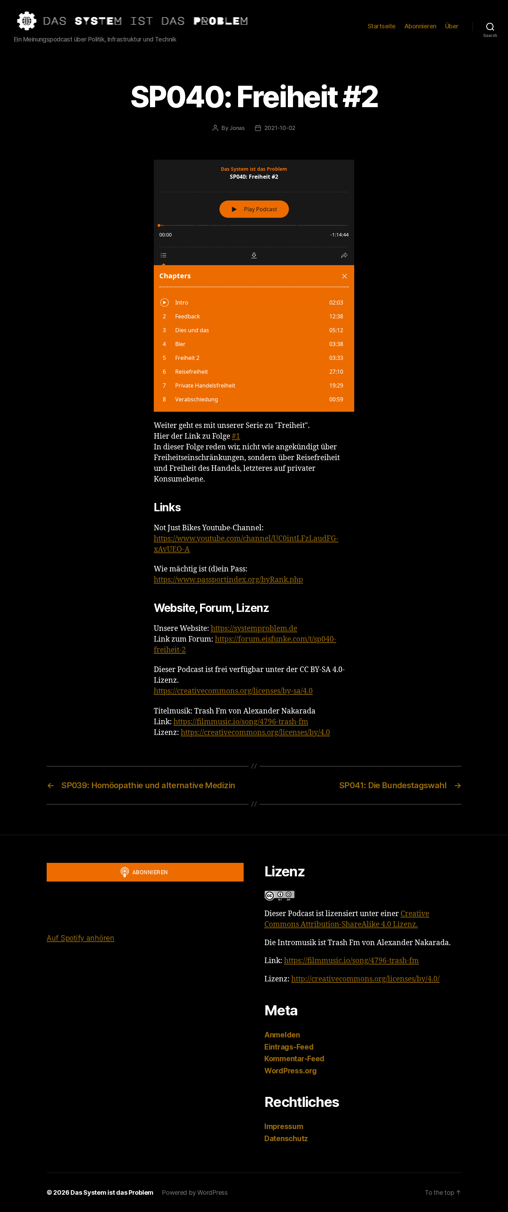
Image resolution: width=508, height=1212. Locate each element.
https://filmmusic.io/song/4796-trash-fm (240, 722)
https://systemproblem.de (254, 628)
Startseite (382, 26)
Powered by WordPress (195, 1192)
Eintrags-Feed (289, 1047)
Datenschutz (286, 1138)
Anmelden (282, 1035)
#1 (236, 436)
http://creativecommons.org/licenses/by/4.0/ (365, 979)
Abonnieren (420, 26)
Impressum (283, 1126)
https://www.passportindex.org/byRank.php (228, 580)
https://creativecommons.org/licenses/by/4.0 (255, 732)
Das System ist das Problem (111, 1192)
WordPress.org (290, 1070)
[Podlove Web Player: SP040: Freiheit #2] (254, 286)
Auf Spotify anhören (80, 938)
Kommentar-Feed (294, 1058)
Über (452, 26)
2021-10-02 (279, 127)
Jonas (237, 127)
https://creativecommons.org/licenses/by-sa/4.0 (233, 691)
